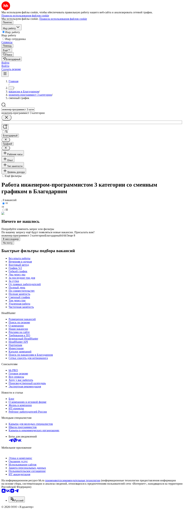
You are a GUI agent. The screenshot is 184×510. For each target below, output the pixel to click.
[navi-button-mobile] (5, 74)
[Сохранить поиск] (5, 127)
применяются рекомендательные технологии (72, 480)
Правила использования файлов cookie (63, 18)
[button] (5, 62)
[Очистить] (6, 118)
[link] (7, 54)
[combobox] (18, 109)
